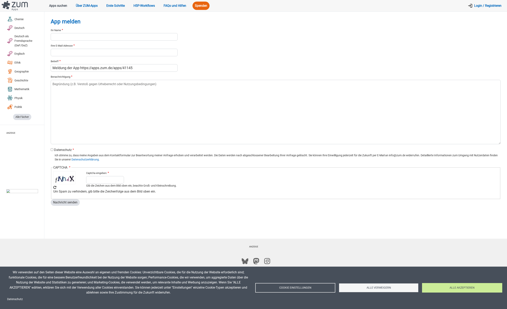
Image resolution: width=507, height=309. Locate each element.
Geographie (21, 71)
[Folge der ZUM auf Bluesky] (245, 261)
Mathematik (21, 89)
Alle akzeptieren (462, 287)
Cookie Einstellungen (295, 287)
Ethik (17, 62)
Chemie (19, 19)
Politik (18, 107)
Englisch (19, 53)
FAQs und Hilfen (175, 6)
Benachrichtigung (60, 76)
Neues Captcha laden (54, 187)
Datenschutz (63, 150)
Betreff (55, 61)
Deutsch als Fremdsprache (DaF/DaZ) (23, 41)
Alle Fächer (22, 117)
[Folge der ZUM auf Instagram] (267, 261)
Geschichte (21, 80)
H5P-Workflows (144, 6)
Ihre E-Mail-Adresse (62, 45)
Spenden (201, 6)
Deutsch (19, 28)
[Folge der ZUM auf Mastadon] (256, 261)
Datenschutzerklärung (85, 159)
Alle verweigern (379, 287)
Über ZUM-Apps (87, 6)
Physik (18, 98)
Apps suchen (58, 6)
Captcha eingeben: (96, 173)
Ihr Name (56, 30)
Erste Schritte (115, 6)
